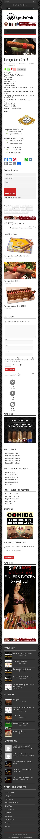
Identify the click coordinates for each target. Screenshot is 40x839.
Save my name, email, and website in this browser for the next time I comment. (20, 359)
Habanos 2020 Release (12, 453)
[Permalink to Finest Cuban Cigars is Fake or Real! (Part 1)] (8, 712)
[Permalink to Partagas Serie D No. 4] (20, 278)
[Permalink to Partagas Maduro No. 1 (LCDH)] (20, 303)
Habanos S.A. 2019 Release (22, 669)
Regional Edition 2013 (12, 499)
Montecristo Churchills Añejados (21, 227)
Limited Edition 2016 (11, 472)
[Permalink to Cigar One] (8, 720)
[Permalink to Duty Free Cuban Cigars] (8, 728)
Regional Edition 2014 (12, 496)
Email (6, 346)
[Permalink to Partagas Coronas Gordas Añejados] (20, 253)
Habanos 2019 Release (12, 456)
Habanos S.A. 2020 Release (22, 653)
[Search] (34, 1)
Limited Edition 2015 (11, 475)
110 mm (23, 206)
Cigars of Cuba (18, 731)
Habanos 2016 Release (12, 463)
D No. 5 (24, 209)
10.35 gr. (15, 206)
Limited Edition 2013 (11, 479)
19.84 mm (29, 206)
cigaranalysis (14, 63)
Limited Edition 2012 (11, 482)
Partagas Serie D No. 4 (16, 223)
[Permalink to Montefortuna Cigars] (8, 666)
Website (7, 352)
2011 (6, 209)
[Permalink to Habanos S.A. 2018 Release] (8, 682)
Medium (30, 209)
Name (6, 339)
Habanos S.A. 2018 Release (22, 677)
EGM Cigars (9, 799)
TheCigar (8, 823)
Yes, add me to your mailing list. (20, 374)
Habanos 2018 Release (12, 458)
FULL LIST (8, 484)
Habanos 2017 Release (12, 460)
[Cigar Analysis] (20, 18)
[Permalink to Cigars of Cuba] (8, 736)
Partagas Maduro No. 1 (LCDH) (15, 306)
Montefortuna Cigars (20, 661)
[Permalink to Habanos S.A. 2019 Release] (8, 674)
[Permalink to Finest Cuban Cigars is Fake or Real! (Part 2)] (8, 690)
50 (10, 209)
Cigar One (16, 715)
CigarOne (8, 813)
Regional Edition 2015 (12, 494)
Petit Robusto (17, 212)
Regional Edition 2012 (12, 501)
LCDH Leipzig (9, 809)
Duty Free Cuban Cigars (21, 723)
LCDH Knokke (9, 792)
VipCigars (8, 826)
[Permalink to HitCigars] (8, 704)
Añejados (16, 209)
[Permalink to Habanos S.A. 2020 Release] (8, 658)
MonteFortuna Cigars (11, 802)
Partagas (24, 63)
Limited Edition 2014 (11, 477)
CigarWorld (8, 806)
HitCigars (16, 700)
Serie (26, 212)
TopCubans (8, 816)
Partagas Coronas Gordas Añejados (16, 256)
